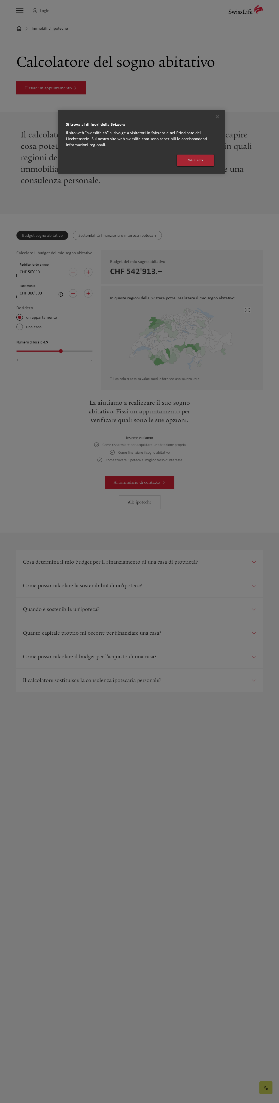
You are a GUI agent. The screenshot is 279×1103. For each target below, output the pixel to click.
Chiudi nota (195, 160)
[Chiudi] (217, 117)
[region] (141, 142)
